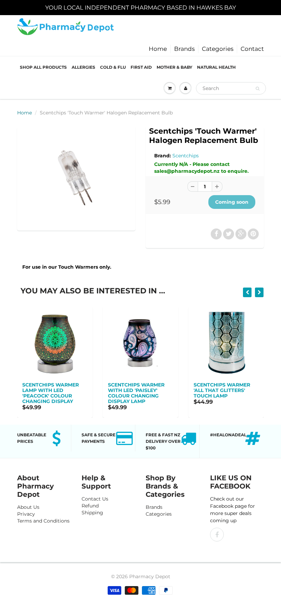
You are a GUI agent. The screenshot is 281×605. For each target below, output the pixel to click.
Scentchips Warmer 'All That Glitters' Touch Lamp (222, 390)
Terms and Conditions (43, 521)
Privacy (26, 514)
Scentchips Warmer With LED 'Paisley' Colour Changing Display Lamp (136, 393)
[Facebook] (217, 534)
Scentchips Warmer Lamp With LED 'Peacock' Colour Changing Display (50, 393)
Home (158, 48)
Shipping (92, 512)
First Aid (141, 67)
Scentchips (185, 156)
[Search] (257, 88)
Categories (217, 48)
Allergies (83, 67)
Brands (184, 48)
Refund (90, 506)
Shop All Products (43, 67)
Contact (252, 48)
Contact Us (95, 499)
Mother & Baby (174, 67)
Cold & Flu (113, 67)
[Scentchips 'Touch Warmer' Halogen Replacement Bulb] (76, 177)
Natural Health (216, 67)
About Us (28, 507)
